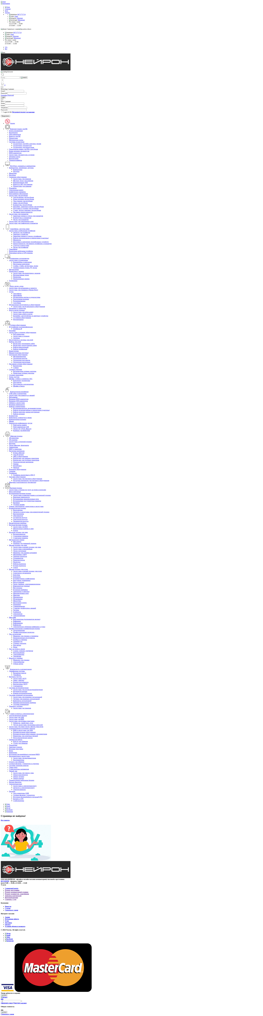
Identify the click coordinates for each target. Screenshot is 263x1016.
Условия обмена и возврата (15, 926)
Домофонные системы (17, 671)
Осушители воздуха (20, 517)
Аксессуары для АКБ (16, 717)
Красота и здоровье (16, 658)
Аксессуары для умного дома (23, 773)
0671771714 (21, 14)
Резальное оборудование (17, 469)
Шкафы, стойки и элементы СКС (20, 379)
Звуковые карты (14, 157)
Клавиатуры (13, 416)
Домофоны (17, 675)
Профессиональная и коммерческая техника (24, 628)
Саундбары (17, 303)
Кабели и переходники (17, 406)
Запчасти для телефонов (21, 232)
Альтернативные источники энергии (22, 728)
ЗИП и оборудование (20, 456)
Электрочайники (19, 615)
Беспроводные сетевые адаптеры (24, 371)
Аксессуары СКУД (19, 678)
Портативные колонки (21, 299)
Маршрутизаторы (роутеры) (19, 353)
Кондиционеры (18, 514)
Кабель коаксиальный (20, 347)
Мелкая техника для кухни (18, 569)
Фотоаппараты (18, 319)
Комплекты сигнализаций (22, 701)
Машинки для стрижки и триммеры (25, 636)
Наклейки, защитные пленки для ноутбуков (28, 206)
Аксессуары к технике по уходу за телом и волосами (27, 490)
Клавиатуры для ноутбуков (22, 205)
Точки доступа (14, 377)
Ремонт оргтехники (12, 890)
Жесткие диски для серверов (23, 181)
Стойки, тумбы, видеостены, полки (25, 266)
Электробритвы (18, 654)
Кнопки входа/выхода (20, 682)
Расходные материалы (17, 451)
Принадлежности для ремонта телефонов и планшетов (32, 243)
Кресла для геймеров (20, 741)
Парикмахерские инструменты (24, 638)
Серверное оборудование (18, 177)
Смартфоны (13, 249)
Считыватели (18, 686)
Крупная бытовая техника (18, 525)
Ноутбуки (12, 175)
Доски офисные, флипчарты (19, 445)
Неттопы (16, 171)
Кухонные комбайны (20, 590)
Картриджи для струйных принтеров (26, 460)
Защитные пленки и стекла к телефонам (27, 236)
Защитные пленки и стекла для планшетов (28, 216)
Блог (6, 11)
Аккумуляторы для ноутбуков (23, 197)
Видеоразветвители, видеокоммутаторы (27, 408)
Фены (15, 647)
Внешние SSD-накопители (18, 401)
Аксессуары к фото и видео (22, 314)
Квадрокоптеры (18, 760)
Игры (11, 751)
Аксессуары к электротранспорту (25, 786)
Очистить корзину (20, 1003)
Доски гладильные (19, 551)
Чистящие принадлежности (22, 212)
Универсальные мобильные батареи (21, 780)
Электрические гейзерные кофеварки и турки (29, 627)
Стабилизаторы (18, 801)
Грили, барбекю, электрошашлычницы (26, 584)
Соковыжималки (19, 606)
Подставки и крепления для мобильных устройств (31, 242)
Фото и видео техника (17, 310)
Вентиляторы (18, 510)
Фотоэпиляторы (18, 652)
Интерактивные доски (21, 275)
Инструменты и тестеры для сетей (21, 340)
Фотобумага (17, 466)
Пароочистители (19, 560)
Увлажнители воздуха (20, 521)
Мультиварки (17, 599)
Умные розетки (18, 778)
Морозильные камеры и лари (23, 528)
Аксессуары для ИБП (16, 719)
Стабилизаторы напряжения (19, 769)
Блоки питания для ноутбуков (23, 199)
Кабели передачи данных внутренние (26, 412)
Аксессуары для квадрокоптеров (24, 758)
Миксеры (16, 595)
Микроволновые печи (21, 593)
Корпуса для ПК (14, 136)
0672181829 (5, 881)
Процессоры (13, 138)
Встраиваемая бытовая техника (20, 493)
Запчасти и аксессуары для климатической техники (31, 512)
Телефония (13, 473)
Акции (7, 12)
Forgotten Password (7, 95)
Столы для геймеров (20, 743)
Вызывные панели (19, 673)
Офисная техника (16, 436)
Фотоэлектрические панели (23, 738)
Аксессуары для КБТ (20, 527)
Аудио (11, 292)
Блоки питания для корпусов (19, 151)
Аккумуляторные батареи (18, 715)
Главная (7, 9)
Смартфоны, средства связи (19, 229)
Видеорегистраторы (20, 691)
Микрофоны (17, 295)
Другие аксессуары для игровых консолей (28, 725)
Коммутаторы (14, 351)
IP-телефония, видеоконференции (21, 327)
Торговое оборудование (17, 477)
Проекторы (17, 277)
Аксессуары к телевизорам (18, 260)
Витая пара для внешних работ (24, 343)
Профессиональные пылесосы (23, 632)
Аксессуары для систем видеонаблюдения (28, 689)
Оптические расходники (21, 362)
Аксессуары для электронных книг (21, 221)
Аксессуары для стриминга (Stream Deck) (23, 290)
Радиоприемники (19, 301)
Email (3, 91)
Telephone (4, 108)
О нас (7, 921)
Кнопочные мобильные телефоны (21, 251)
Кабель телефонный (20, 349)
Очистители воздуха (20, 519)
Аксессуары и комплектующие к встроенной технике (32, 495)
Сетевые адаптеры (15, 369)
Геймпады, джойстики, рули (23, 723)
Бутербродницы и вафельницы (24, 578)
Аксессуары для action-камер (23, 312)
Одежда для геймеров (16, 762)
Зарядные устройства (20, 234)
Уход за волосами (15, 634)
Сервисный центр (11, 888)
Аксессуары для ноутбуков (18, 195)
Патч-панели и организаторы (23, 384)
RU (6, 49)
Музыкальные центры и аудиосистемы (26, 297)
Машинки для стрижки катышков (25, 553)
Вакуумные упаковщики (21, 580)
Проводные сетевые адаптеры (23, 373)
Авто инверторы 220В (21, 793)
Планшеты (13, 188)
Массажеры (17, 541)
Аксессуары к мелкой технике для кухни (27, 571)
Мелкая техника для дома (18, 545)
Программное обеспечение (18, 194)
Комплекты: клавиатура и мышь (20, 417)
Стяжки (16, 367)
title (2, 999)
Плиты (15, 530)
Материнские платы (16, 140)
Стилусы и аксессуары (21, 245)
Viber (16, 16)
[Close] (4, 995)
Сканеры (12, 471)
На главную (5, 820)
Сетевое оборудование (18, 325)
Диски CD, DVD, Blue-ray (22, 429)
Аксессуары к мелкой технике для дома (27, 547)
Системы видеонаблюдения (18, 688)
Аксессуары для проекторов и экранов (26, 273)
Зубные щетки (18, 664)
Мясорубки (17, 601)
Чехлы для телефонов (20, 247)
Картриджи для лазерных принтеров (26, 458)
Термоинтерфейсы (15, 160)
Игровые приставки (16, 749)
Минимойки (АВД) (20, 554)
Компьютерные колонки (17, 419)
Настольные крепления (21, 264)
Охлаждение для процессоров (23, 147)
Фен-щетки (17, 645)
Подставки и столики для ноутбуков (26, 208)
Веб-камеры (13, 397)
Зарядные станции (15, 747)
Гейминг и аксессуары (17, 403)
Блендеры (16, 575)
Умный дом (13, 771)
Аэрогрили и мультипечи (22, 573)
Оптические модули (20, 358)
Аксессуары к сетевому (21, 336)
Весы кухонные (18, 582)
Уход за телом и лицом (17, 649)
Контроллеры (13, 158)
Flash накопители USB (21, 427)
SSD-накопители (15, 134)
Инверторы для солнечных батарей (25, 736)
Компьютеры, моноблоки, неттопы (21, 168)
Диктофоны (17, 293)
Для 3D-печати (18, 454)
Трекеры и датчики (15, 706)
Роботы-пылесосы (19, 564)
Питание (12, 791)
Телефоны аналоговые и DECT (24, 475)
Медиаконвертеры (19, 356)
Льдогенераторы (19, 630)
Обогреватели (18, 516)
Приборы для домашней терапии (24, 543)
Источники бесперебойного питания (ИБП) (24, 754)
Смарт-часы (13, 767)
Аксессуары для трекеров (22, 708)
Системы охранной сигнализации (21, 695)
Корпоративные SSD (20, 182)
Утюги (15, 567)
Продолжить (5, 116)
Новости (8, 906)
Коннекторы (17, 366)
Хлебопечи (17, 612)
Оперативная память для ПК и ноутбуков (23, 149)
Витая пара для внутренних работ (25, 345)
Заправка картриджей (13, 896)
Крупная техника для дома (18, 532)
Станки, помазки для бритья (23, 651)
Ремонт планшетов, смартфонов (17, 894)
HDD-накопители (15, 153)
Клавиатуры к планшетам (22, 218)
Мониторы (13, 173)
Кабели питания (19, 414)
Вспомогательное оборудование (24, 732)
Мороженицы (18, 597)
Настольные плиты (20, 603)
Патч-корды (17, 382)
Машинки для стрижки (21, 660)
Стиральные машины (20, 536)
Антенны (16, 338)
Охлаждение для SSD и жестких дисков (27, 144)
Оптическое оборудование (18, 355)
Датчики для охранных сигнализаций (26, 699)
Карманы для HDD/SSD (21, 430)
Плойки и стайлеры (20, 640)
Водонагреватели (19, 534)
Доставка (8, 923)
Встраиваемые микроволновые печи (26, 499)
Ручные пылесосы (19, 566)
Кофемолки (17, 625)
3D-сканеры (13, 440)
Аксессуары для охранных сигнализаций (27, 697)
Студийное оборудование (22, 318)
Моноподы (17, 240)
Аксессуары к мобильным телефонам (22, 231)
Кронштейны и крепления (22, 262)
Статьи (7, 908)
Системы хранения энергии (19, 765)
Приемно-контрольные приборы (24, 702)
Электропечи (17, 614)
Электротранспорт (15, 784)
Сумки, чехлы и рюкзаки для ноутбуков (27, 210)
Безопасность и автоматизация (21, 669)
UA (6, 47)
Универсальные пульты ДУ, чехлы (25, 268)
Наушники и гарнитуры (17, 308)
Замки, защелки (18, 680)
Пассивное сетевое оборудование (20, 364)
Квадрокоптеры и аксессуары (19, 756)
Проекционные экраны (21, 279)
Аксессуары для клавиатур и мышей (22, 395)
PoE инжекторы (18, 334)
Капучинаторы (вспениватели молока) (26, 619)
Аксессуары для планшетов (18, 214)
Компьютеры (17, 169)
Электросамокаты (19, 789)
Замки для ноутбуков (20, 203)
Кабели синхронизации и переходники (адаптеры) (31, 238)
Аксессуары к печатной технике (20, 442)
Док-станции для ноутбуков (23, 201)
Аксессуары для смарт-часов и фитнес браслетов (26, 727)
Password (4, 93)
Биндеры (12, 443)
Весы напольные (15, 491)
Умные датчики (18, 776)
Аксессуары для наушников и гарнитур (23, 288)
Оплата (7, 924)
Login (3, 97)
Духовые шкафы (19, 504)
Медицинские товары (16, 540)
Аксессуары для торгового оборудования (27, 479)
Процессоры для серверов (22, 186)
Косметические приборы (17, 523)
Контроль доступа (15, 677)
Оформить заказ (7, 1003)
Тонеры (15, 464)
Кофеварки (17, 621)
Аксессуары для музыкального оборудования (29, 306)
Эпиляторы (17, 656)
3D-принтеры (14, 438)
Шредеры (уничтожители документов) (22, 482)
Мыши (11, 421)
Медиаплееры (14, 269)
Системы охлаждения (16, 142)
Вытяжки (16, 503)
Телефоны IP (17, 329)
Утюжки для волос (19, 643)
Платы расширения (16, 131)
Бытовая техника (16, 488)
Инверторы (13, 752)
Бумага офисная (18, 453)
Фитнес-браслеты (15, 782)
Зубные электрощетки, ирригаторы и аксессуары (26, 506)
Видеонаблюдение (11, 897)
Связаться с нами (11, 910)
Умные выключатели (20, 775)
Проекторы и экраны (16, 271)
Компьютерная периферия (19, 392)
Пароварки (17, 604)
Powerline (12, 330)
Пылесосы (16, 562)
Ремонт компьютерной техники (16, 892)
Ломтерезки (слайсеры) (21, 591)
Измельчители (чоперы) (21, 586)
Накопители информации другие (20, 423)
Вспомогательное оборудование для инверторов (30, 734)
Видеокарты (13, 132)
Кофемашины (18, 623)
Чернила (16, 467)
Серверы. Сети (10, 899)
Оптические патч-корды (21, 360)
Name (3, 103)
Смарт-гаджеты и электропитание (22, 714)
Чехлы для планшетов (21, 219)
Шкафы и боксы (19, 386)
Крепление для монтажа (21, 380)
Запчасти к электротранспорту (24, 788)
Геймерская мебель (15, 739)
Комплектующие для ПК (18, 129)
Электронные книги (16, 190)
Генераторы (13, 745)
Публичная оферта (12, 919)
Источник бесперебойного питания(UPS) (27, 797)
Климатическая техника (17, 508)
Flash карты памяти (20, 425)
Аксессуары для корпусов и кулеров (21, 155)
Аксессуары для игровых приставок (21, 721)
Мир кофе (12, 617)
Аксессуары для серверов (22, 179)
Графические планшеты (17, 192)
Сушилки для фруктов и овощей (24, 608)
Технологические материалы (23, 462)
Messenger (21, 20)
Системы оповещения (21, 704)
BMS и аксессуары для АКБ (23, 730)
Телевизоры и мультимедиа (19, 258)
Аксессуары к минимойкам (22, 549)
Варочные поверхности (21, 497)
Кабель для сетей (15, 342)
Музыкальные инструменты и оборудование (24, 305)
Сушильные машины (20, 538)
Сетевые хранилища (16, 375)
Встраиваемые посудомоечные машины (27, 501)
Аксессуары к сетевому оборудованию (22, 332)
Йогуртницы (17, 588)
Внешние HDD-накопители (18, 399)
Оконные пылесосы (20, 556)
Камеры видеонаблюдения (22, 693)
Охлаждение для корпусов (22, 145)
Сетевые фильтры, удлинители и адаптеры (24, 764)
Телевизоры (13, 281)
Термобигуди (17, 641)
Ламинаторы (13, 447)
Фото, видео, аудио (16, 286)
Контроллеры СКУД (20, 684)
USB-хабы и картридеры (17, 393)
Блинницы (17, 577)
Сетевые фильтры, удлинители (24, 795)
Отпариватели (18, 558)
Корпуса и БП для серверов (22, 184)
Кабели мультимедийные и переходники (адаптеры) (31, 410)
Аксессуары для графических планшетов (23, 223)
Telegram (20, 18)
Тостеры (16, 610)
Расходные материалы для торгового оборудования (31, 480)
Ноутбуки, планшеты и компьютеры (22, 166)
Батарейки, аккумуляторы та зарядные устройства (30, 316)
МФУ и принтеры (15, 449)
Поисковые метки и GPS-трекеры (21, 253)
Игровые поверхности (17, 404)
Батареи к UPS (18, 799)
